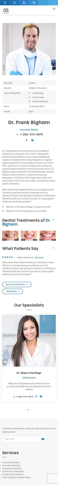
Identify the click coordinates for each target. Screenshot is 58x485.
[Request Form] (24, 2)
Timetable (11, 291)
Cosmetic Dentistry (11, 462)
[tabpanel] (29, 358)
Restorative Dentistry (12, 468)
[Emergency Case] (34, 2)
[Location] (5, 2)
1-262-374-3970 (31, 134)
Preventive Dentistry (11, 465)
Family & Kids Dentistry (12, 474)
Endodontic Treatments (13, 471)
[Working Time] (14, 2)
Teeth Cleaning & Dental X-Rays (16, 477)
